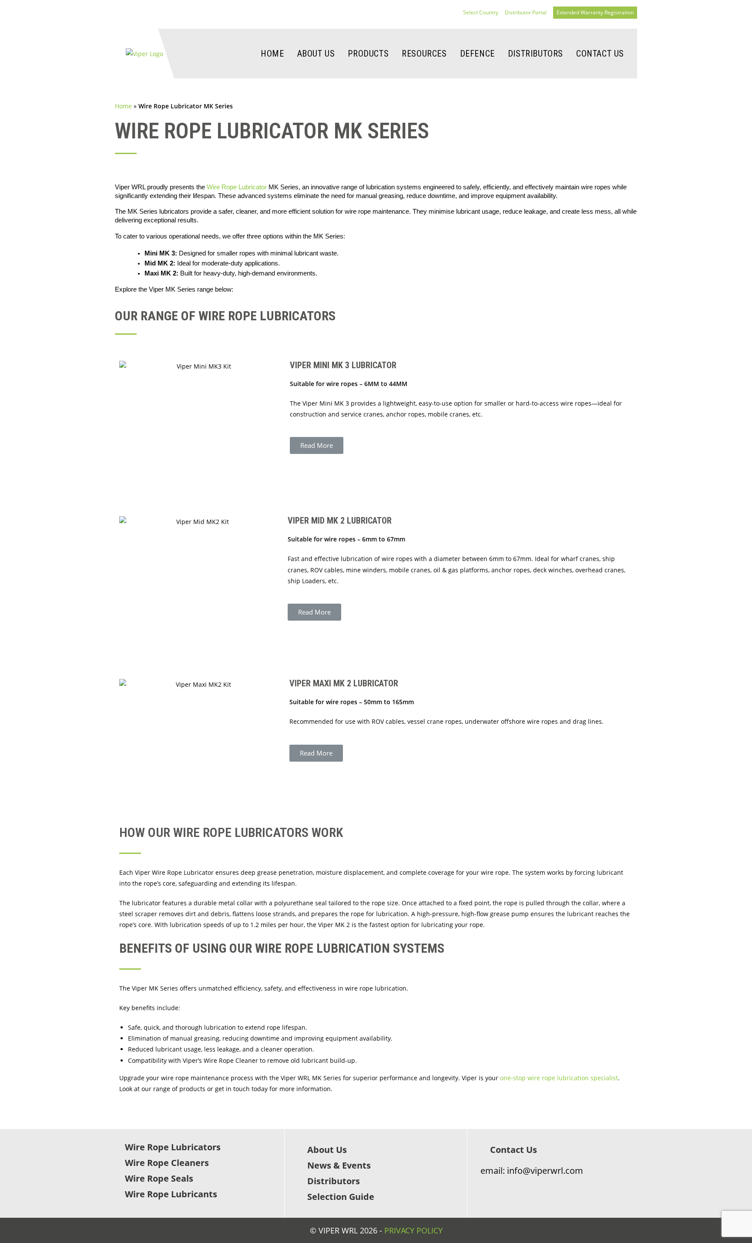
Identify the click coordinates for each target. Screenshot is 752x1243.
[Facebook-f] (484, 1188)
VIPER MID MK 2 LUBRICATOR (340, 520)
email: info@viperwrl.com (531, 1170)
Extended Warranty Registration (595, 12)
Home (123, 106)
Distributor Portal (526, 12)
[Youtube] (518, 1188)
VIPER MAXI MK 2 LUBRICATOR (343, 683)
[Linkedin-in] (501, 1188)
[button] (316, 445)
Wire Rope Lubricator (237, 187)
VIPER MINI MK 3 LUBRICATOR (343, 365)
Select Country (480, 12)
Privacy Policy (413, 1230)
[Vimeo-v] (535, 1188)
